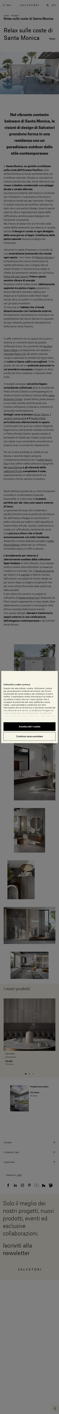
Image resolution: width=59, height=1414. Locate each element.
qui (23, 713)
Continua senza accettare (29, 736)
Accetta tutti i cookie (29, 726)
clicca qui (24, 719)
